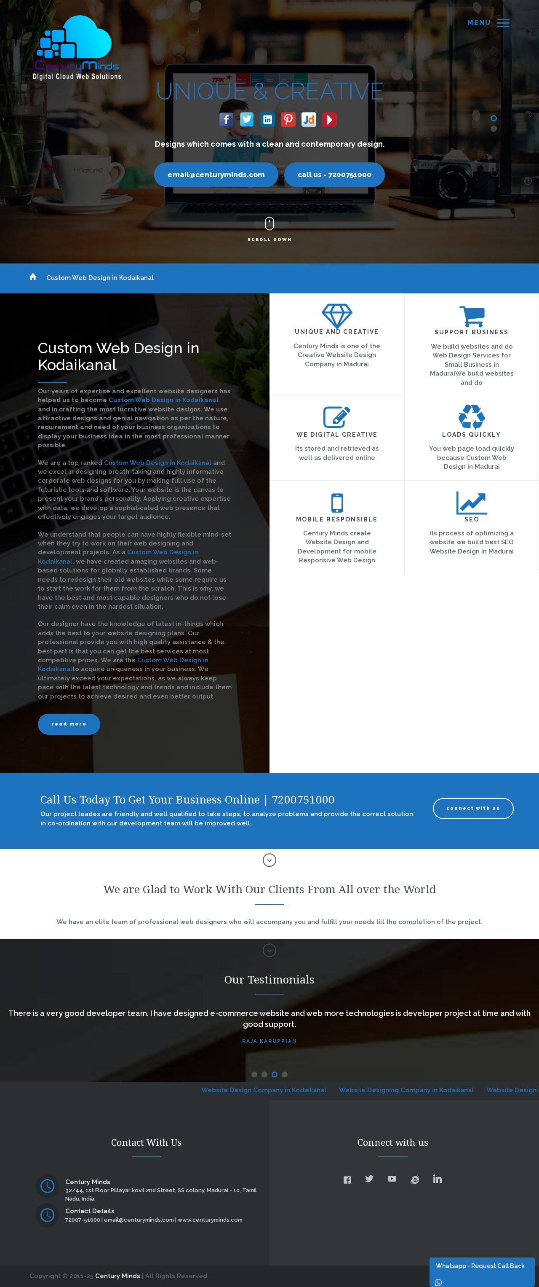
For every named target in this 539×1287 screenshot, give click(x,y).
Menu (479, 23)
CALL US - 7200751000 (334, 174)
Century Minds (117, 1276)
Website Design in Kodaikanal (473, 1090)
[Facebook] (226, 117)
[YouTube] (329, 117)
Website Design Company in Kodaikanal (204, 1090)
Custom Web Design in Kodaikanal (100, 278)
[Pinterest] (288, 117)
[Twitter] (247, 117)
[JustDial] (309, 117)
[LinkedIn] (267, 117)
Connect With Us (473, 808)
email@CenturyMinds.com (216, 174)
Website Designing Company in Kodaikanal (346, 1090)
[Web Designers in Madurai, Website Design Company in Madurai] (76, 47)
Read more (69, 724)
